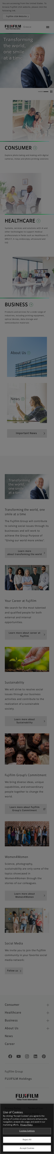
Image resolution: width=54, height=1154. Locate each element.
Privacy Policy (26, 1125)
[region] (27, 1129)
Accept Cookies (27, 1148)
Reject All (27, 1140)
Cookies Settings (27, 1131)
